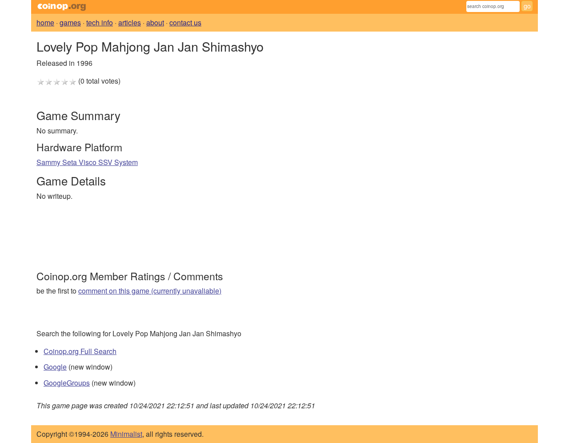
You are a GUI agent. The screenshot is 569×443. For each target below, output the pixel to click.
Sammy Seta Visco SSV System (87, 162)
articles (129, 22)
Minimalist (126, 434)
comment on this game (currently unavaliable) (149, 291)
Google (55, 367)
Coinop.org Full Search (80, 351)
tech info (99, 22)
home (45, 22)
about (155, 22)
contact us (185, 22)
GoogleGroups (67, 383)
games (70, 22)
